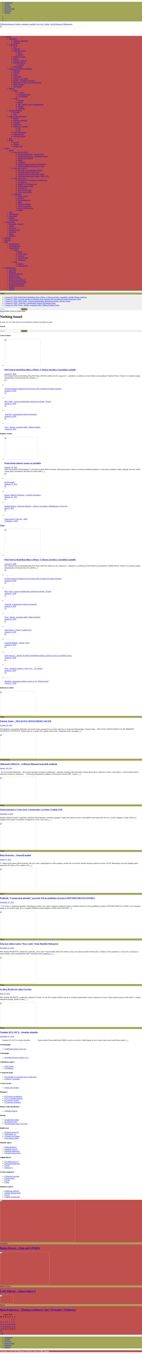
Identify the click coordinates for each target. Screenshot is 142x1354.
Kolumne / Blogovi (20, 61)
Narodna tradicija (19, 63)
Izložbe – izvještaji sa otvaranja (24, 81)
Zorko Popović (14, 244)
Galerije (11, 226)
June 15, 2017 (9, 508)
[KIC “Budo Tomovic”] (6, 1182)
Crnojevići (21, 162)
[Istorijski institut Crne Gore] (11, 1120)
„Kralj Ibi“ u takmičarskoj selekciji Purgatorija (20, 414)
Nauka (6, 148)
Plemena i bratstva (24, 204)
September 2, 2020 (11, 521)
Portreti (20, 210)
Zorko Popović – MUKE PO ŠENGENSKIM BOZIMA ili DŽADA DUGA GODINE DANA (38, 656)
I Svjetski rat (22, 182)
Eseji (15, 47)
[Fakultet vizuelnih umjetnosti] (7, 1195)
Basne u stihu (22, 254)
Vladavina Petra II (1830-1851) (29, 172)
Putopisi (20, 264)
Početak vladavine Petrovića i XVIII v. (31, 166)
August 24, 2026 (10, 416)
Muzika (11, 88)
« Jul (1, 1334)
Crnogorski (8, 3)
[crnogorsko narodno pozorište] (7, 1180)
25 (3, 1329)
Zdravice (21, 65)
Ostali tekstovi (23, 266)
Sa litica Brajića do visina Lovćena (16, 989)
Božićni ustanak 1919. (25, 186)
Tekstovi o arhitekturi (20, 41)
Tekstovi (16, 144)
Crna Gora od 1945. (25, 190)
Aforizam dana (18, 134)
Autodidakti (17, 87)
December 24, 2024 (7, 948)
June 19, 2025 (5, 994)
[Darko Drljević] (11, 1111)
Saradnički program (16, 274)
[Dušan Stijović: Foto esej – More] (8, 515)
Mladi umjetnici (18, 85)
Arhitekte (16, 43)
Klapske (21, 106)
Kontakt (7, 13)
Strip (10, 138)
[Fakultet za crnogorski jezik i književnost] (20, 1077)
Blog (6, 242)
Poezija (20, 55)
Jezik (10, 212)
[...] (36, 378)
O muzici (21, 92)
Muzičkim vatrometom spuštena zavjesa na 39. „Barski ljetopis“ (26, 681)
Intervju (16, 59)
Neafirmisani (17, 67)
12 (6, 1324)
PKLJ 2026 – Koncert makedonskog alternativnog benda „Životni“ (27, 401)
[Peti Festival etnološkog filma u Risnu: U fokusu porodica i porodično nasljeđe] (22, 365)
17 (1, 1326)
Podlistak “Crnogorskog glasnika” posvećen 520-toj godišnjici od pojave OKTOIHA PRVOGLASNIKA (47, 898)
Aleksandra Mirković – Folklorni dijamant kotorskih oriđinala (28, 764)
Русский (7, 7)
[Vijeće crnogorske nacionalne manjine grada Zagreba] (11, 1100)
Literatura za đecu (19, 51)
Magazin (7, 240)
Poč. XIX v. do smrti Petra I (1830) (30, 170)
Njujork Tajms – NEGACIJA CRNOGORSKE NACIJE (25, 721)
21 (10, 1326)
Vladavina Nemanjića (25, 158)
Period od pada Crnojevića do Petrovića (32, 164)
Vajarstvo (16, 73)
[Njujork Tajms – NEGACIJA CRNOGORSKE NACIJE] (18, 715)
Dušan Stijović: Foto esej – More (16, 519)
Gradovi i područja (24, 206)
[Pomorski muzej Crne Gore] (16, 1124)
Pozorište (16, 112)
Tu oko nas (22, 260)
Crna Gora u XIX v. (20, 168)
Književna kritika (19, 57)
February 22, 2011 (10, 497)
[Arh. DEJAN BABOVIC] (9, 1068)
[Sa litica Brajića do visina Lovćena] (18, 983)
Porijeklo (12, 236)
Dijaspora (7, 238)
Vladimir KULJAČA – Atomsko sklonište (19, 1032)
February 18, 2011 (10, 467)
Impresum (7, 11)
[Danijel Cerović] (10, 1149)
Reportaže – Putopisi (16, 224)
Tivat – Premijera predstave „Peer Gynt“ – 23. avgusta (23, 668)
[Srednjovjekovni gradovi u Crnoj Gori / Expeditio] (16, 1058)
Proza (20, 53)
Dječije (20, 102)
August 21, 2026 (10, 670)
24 (1, 1329)
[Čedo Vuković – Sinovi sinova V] (24, 1284)
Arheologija (13, 216)
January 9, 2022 (5, 859)
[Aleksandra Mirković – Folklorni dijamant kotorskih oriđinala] (18, 758)
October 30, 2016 (6, 725)
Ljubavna (21, 256)
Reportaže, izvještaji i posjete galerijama (27, 83)
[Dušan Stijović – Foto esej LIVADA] (37, 1241)
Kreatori (16, 142)
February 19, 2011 (10, 484)
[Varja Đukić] (9, 1178)
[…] (80, 731)
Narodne (21, 100)
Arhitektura (13, 39)
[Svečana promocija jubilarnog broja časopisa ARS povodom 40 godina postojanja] (8, 385)
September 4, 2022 (6, 814)
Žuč (19, 128)
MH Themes (44, 1351)
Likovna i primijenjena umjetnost (20, 69)
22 (12, 1326)
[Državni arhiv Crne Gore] (11, 1122)
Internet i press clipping (17, 280)
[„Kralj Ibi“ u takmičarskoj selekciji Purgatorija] (8, 411)
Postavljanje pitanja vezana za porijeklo (22, 463)
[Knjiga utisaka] (8, 478)
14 (10, 1324)
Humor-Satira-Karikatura (17, 116)
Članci (15, 90)
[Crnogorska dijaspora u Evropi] (13, 1098)
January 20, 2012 (6, 768)
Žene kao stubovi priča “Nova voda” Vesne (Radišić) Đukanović (29, 944)
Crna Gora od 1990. (25, 192)
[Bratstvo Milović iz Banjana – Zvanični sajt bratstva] (8, 491)
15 (12, 1324)
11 (3, 1324)
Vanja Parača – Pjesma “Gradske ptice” (18, 630)
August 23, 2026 (10, 632)
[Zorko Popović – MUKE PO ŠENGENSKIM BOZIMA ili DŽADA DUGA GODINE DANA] (8, 652)
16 (14, 1324)
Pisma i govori (23, 196)
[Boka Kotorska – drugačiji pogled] (18, 849)
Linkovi (11, 290)
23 (14, 1326)
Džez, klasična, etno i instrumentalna (30, 104)
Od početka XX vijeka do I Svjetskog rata (32, 180)
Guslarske (21, 108)
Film (15, 114)
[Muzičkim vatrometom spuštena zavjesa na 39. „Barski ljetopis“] (8, 677)
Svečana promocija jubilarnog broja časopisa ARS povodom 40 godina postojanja (33, 389)
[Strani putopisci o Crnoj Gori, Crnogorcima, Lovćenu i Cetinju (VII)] (18, 803)
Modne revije (18, 146)
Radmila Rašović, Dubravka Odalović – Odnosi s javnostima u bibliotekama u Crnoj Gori (35, 506)
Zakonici (21, 198)
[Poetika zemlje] (11, 1138)
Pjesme (15, 98)
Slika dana (12, 228)
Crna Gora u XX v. (20, 178)
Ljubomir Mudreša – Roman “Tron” (17, 643)
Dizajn (15, 75)
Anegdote (16, 122)
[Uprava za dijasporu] (13, 1096)
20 (8, 1326)
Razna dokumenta (24, 200)
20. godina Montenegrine (18, 282)
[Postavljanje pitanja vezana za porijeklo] (21, 459)
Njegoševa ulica (14, 230)
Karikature (17, 124)
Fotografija (17, 77)
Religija (11, 218)
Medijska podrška (15, 278)
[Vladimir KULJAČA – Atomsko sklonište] (18, 1026)
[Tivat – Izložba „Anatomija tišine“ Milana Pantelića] (8, 423)
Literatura (16, 49)
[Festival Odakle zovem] (10, 1134)
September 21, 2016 (7, 1036)
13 (8, 1324)
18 (3, 1326)
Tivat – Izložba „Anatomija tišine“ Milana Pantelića (22, 427)
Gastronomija (13, 220)
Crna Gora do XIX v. (20, 152)
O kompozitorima (24, 94)
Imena (11, 234)
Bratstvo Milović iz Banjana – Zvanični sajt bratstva (22, 495)
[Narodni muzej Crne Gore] (15, 1049)
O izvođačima (23, 96)
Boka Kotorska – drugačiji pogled (15, 855)
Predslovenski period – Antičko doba (31, 154)
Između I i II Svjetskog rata (27, 184)
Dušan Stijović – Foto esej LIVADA (20, 1248)
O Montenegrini (10, 268)
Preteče (15, 118)
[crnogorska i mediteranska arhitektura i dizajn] (9, 1066)
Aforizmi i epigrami (20, 120)
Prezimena (12, 232)
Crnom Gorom (9, 222)
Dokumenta (17, 194)
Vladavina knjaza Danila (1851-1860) (31, 174)
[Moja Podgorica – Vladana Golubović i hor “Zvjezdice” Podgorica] (6, 1303)
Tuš (19, 130)
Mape (20, 202)
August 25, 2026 (10, 374)
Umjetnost (8, 37)
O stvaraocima (23, 258)
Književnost (13, 45)
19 (6, 1326)
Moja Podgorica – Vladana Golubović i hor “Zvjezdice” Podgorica (38, 1309)
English (7, 5)
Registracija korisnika (16, 286)
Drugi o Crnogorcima (25, 208)
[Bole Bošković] (10, 1147)
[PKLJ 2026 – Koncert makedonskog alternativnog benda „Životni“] (8, 398)
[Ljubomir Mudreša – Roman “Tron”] (8, 639)
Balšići (20, 160)
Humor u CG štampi (20, 126)
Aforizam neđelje (19, 136)
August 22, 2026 (10, 658)
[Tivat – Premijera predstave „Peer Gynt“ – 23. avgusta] (8, 665)
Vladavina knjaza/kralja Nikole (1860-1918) (33, 176)
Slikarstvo (16, 71)
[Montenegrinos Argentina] (12, 1102)
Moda (11, 140)
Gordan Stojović (14, 246)
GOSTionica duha (19, 132)
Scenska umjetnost (15, 110)
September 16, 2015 (7, 902)
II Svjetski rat (22, 188)
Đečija (20, 252)
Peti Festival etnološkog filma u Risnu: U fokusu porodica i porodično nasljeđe (40, 370)
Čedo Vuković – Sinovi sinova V (18, 1291)
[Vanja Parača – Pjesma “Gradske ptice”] (8, 626)
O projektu (12, 270)
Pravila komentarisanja (17, 284)
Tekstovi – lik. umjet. (20, 79)
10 (1, 1324)
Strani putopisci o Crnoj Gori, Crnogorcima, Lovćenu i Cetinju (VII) (31, 809)
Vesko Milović (14, 248)
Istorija (11, 150)
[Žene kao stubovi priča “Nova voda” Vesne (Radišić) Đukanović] (18, 937)
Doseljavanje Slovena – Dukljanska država (33, 156)
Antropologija (14, 214)
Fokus (2, 525)
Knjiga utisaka (9, 9)
